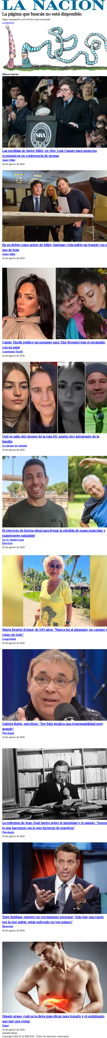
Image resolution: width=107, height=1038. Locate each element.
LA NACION (8, 22)
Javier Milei (8, 160)
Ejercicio (7, 543)
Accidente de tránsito (14, 446)
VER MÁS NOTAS (9, 1033)
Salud (5, 1026)
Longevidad (9, 639)
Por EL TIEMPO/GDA (13, 540)
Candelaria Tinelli (12, 352)
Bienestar (7, 926)
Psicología (8, 733)
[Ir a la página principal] (53, 9)
